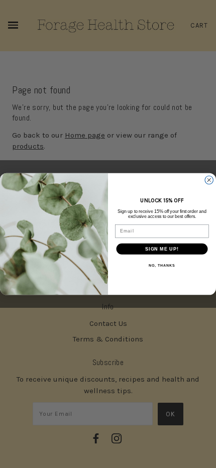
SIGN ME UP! (162, 249)
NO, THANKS (162, 266)
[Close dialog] (209, 180)
